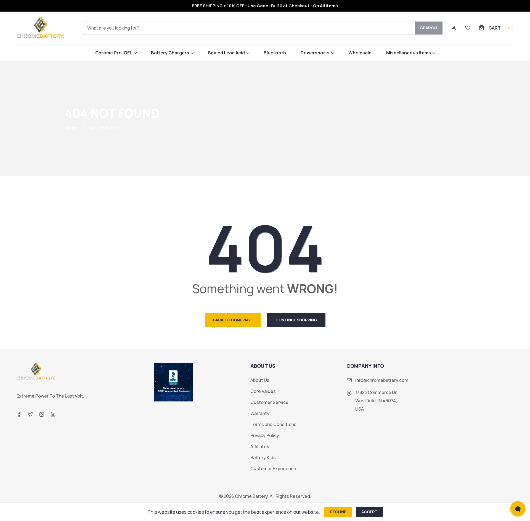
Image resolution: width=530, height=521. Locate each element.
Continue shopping (296, 319)
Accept (369, 511)
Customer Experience (273, 469)
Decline (338, 511)
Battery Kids (263, 458)
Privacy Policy (264, 435)
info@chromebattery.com (381, 380)
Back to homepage (233, 319)
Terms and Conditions (273, 424)
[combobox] (262, 28)
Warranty (259, 413)
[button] (115, 52)
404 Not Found (103, 128)
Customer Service (269, 402)
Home (71, 128)
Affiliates (259, 446)
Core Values (263, 391)
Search (428, 28)
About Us (259, 380)
